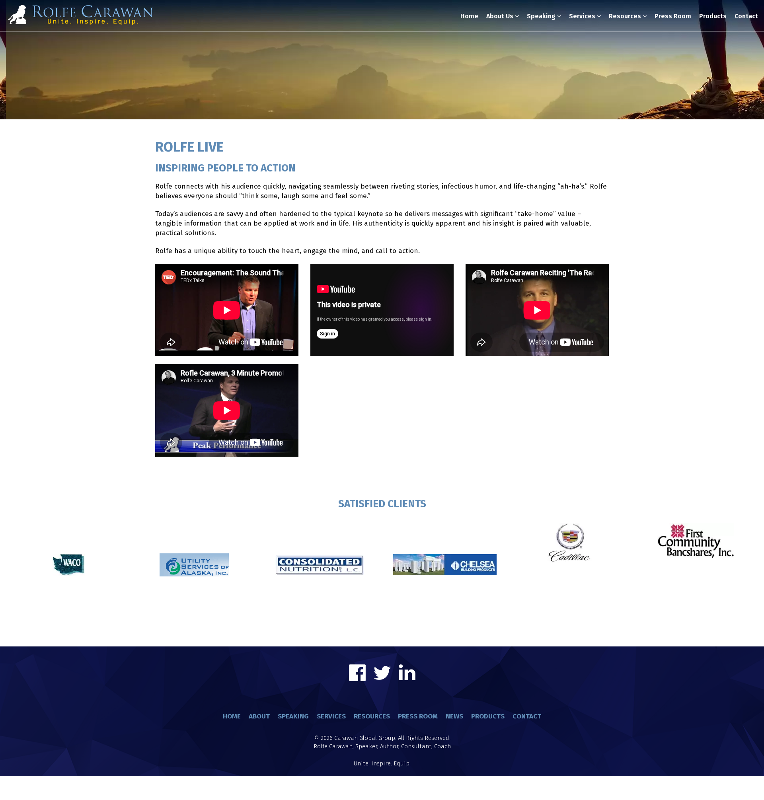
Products (713, 16)
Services (583, 16)
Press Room (673, 16)
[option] (68, 549)
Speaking (542, 16)
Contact (746, 16)
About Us (500, 16)
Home (469, 16)
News (454, 716)
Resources (626, 16)
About (259, 716)
